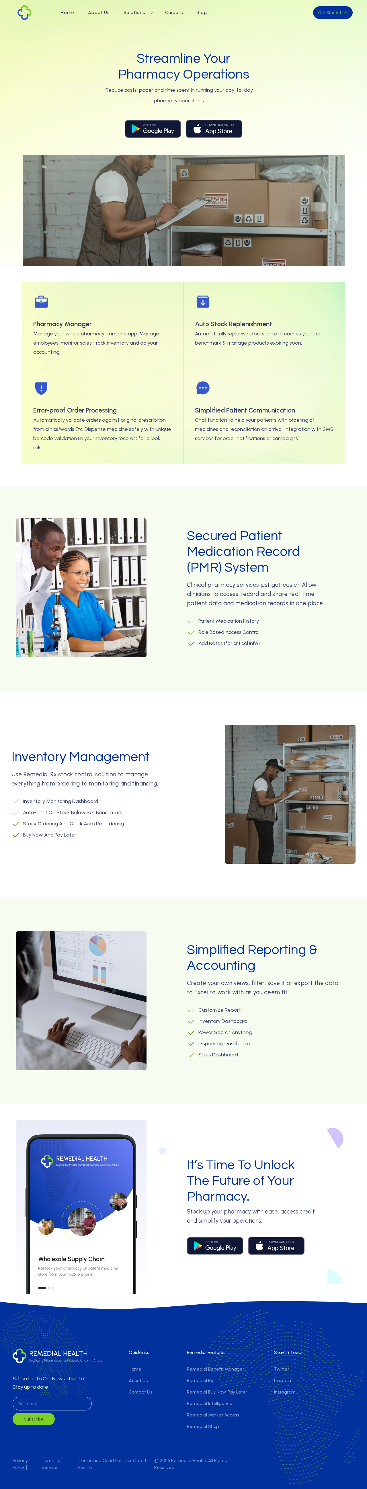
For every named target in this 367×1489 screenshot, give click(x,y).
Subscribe (33, 1419)
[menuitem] (67, 12)
